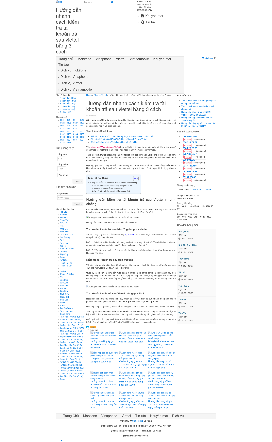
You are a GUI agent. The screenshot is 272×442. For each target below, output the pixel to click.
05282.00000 (189, 177)
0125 (69, 122)
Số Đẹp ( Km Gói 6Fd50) (71, 342)
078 (75, 128)
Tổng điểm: (62, 164)
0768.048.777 (190, 159)
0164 (75, 134)
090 (62, 125)
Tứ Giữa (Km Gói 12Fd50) (72, 367)
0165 (82, 134)
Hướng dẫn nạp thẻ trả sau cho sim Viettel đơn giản (132, 340)
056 (68, 139)
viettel (93, 327)
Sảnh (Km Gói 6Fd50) (70, 359)
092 (81, 139)
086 (62, 131)
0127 (75, 122)
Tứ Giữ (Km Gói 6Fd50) (70, 362)
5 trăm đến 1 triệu (68, 103)
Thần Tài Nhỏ (66, 262)
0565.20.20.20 (190, 148)
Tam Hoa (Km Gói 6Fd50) (71, 333)
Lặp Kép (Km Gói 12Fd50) (72, 328)
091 (68, 119)
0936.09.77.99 (190, 171)
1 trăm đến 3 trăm (68, 97)
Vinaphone (184, 189)
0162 (62, 134)
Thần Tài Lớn (66, 265)
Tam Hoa (64, 242)
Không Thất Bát (67, 274)
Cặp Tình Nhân (67, 248)
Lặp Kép (64, 291)
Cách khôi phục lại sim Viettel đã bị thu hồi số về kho (114, 142)
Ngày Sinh (64, 296)
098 (81, 131)
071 (81, 125)
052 (62, 139)
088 (62, 119)
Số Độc (63, 271)
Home (89, 95)
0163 (69, 134)
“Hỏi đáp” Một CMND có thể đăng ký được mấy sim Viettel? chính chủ (122, 136)
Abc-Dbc (64, 288)
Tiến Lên (64, 223)
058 (75, 139)
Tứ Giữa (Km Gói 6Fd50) (71, 364)
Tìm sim (78, 181)
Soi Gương (65, 237)
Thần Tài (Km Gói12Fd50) (72, 373)
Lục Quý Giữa (66, 308)
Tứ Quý (63, 251)
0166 (62, 136)
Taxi (62, 240)
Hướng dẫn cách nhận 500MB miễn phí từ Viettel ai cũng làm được (103, 384)
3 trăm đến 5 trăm (68, 100)
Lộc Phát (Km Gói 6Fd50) (71, 345)
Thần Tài (64, 220)
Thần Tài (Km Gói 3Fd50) (71, 356)
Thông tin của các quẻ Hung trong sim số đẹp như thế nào (198, 102)
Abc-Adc (64, 285)
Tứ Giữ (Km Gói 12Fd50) (71, 370)
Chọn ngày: (63, 193)
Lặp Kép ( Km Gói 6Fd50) (71, 347)
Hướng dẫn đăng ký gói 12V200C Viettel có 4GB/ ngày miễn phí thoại (160, 404)
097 (75, 131)
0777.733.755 (190, 165)
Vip (61, 277)
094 (75, 119)
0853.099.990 (190, 136)
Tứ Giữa (64, 260)
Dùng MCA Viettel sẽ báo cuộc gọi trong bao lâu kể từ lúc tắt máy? (161, 344)
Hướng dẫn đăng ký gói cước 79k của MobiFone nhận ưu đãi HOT (198, 124)
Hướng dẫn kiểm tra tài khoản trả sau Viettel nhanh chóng (114, 182)
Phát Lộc (64, 299)
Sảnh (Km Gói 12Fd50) (70, 319)
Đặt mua (187, 139)
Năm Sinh (64, 231)
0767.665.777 (190, 154)
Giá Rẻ (63, 245)
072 (62, 128)
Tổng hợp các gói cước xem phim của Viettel (102, 360)
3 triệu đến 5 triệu (68, 109)
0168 (75, 136)
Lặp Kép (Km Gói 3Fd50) (71, 336)
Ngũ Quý (64, 254)
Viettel (208, 189)
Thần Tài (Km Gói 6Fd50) (71, 339)
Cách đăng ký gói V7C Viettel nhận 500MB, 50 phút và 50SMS (160, 384)
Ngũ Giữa (64, 294)
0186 (62, 142)
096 (68, 131)
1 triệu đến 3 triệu (68, 106)
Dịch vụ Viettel (100, 95)
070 (75, 125)
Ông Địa (64, 228)
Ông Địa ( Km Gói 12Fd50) (72, 330)
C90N (62, 305)
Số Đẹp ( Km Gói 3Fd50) (71, 353)
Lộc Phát (64, 217)
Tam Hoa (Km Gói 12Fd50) (72, 316)
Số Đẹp (63, 214)
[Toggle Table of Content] (134, 178)
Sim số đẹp (137, 420)
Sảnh (62, 257)
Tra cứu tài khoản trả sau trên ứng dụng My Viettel (113, 185)
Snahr (63, 379)
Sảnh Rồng (65, 313)
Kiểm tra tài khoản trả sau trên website (109, 188)
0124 (62, 122)
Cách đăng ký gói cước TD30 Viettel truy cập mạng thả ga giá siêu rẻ (133, 364)
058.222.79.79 (190, 142)
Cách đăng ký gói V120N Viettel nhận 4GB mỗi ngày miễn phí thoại (132, 404)
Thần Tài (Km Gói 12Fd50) (72, 322)
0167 (69, 136)
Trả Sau (63, 211)
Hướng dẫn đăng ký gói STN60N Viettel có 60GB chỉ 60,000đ (103, 344)
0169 (82, 136)
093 (68, 125)
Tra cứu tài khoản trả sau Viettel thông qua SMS (112, 191)
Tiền (62, 225)
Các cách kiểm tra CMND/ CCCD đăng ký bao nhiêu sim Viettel (119, 139)
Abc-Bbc (64, 279)
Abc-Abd (64, 282)
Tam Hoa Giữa (66, 234)
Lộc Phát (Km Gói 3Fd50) (71, 376)
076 (68, 128)
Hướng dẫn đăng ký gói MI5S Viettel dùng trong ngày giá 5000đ (131, 381)
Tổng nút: (62, 154)
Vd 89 (62, 302)
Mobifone (197, 189)
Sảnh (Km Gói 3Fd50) (70, 350)
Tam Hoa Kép (66, 311)
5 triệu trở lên (66, 112)
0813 (82, 119)
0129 (82, 122)
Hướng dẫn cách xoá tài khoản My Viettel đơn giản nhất (104, 404)
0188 (69, 142)
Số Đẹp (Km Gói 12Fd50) (71, 325)
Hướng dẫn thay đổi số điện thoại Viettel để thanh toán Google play (161, 364)
